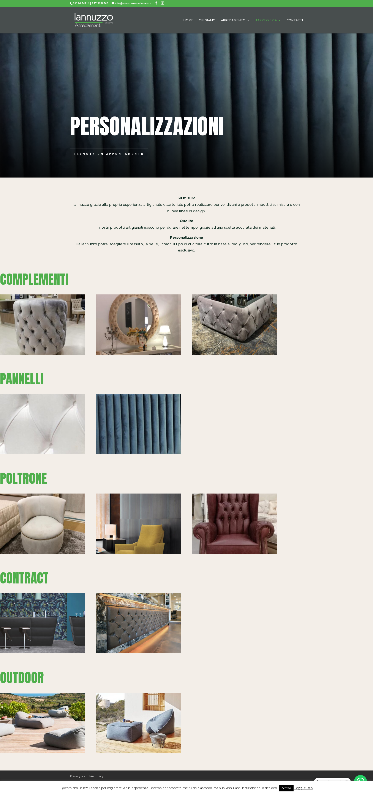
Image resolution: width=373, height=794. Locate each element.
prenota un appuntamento (109, 154)
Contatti (295, 20)
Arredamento (233, 20)
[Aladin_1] (138, 552)
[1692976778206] (138, 353)
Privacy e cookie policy (86, 776)
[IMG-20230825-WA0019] (234, 353)
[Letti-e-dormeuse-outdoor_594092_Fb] (42, 752)
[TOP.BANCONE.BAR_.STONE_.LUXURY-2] (138, 652)
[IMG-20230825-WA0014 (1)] (234, 552)
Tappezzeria (266, 20)
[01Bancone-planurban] (42, 652)
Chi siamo (207, 20)
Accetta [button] (286, 788)
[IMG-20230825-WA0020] (138, 453)
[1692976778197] (42, 552)
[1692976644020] (42, 353)
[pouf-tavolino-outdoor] (138, 752)
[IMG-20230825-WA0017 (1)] (42, 453)
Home (188, 20)
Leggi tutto (303, 788)
